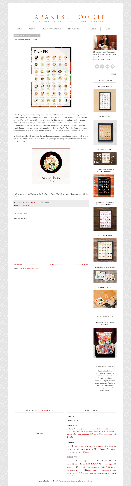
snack (79, 470)
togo (79, 452)
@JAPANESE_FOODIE (44, 410)
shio (112, 467)
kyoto (78, 432)
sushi (95, 470)
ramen (28, 205)
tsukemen (101, 473)
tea (113, 470)
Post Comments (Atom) (31, 269)
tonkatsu (85, 473)
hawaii (105, 429)
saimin (88, 467)
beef (68, 461)
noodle (94, 463)
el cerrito (91, 429)
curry (93, 461)
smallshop (101, 449)
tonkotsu (93, 473)
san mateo (104, 434)
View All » (39, 433)
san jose (96, 434)
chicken (80, 461)
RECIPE (93, 29)
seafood (104, 467)
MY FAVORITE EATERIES (51, 29)
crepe (88, 461)
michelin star (71, 449)
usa (69, 437)
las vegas (86, 431)
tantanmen (105, 470)
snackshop (112, 449)
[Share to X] (44, 202)
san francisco (83, 434)
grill (113, 461)
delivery (89, 446)
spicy (89, 470)
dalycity (84, 429)
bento (76, 446)
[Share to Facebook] (46, 202)
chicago (78, 429)
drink (99, 461)
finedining (99, 446)
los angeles (94, 432)
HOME (19, 29)
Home (51, 264)
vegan (110, 473)
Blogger (90, 481)
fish (105, 460)
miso (77, 463)
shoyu (69, 470)
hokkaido (112, 429)
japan (69, 431)
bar (68, 446)
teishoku (69, 473)
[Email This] (41, 202)
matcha (69, 464)
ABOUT (32, 29)
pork (112, 464)
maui (103, 432)
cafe (82, 446)
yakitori (87, 452)
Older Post (84, 264)
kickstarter (22, 205)
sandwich (95, 467)
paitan (106, 464)
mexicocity (111, 431)
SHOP (108, 29)
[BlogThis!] (42, 202)
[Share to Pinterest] (48, 202)
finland (98, 429)
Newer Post (18, 264)
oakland (70, 434)
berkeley (70, 429)
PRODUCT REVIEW (75, 29)
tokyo (111, 434)
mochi (85, 464)
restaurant (85, 449)
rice (81, 467)
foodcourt (110, 446)
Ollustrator (74, 481)
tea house (72, 452)
